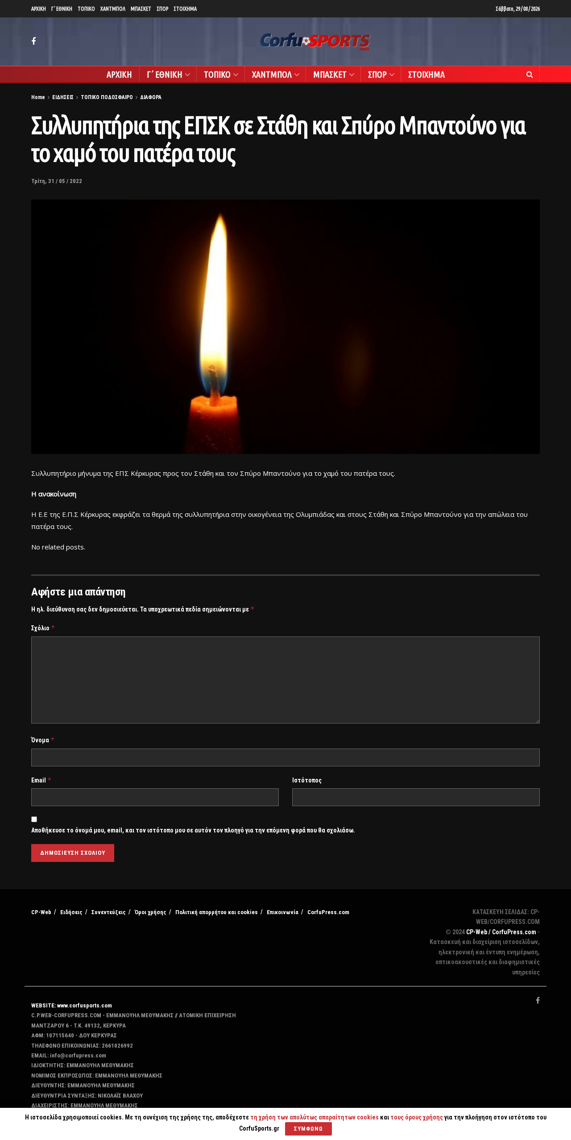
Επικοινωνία (282, 912)
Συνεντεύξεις (108, 912)
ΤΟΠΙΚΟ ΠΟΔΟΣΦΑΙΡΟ (107, 97)
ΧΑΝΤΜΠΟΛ (112, 9)
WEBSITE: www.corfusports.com (71, 1005)
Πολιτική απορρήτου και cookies (216, 912)
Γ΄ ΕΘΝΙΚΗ (61, 9)
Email (41, 780)
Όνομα (43, 740)
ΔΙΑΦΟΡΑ (150, 97)
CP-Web (41, 912)
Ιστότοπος (307, 780)
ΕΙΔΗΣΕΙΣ (63, 97)
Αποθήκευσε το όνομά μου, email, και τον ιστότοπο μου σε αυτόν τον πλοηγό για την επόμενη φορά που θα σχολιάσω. (193, 830)
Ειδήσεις (71, 912)
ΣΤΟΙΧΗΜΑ (185, 9)
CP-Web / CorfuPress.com (501, 932)
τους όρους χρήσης (417, 1117)
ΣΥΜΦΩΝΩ (308, 1128)
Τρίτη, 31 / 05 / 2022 (56, 181)
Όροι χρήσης (150, 912)
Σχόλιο (43, 628)
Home (38, 97)
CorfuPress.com (328, 912)
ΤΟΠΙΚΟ (86, 9)
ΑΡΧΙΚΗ (38, 9)
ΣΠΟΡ (162, 9)
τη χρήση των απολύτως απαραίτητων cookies (314, 1117)
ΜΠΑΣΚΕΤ (141, 9)
